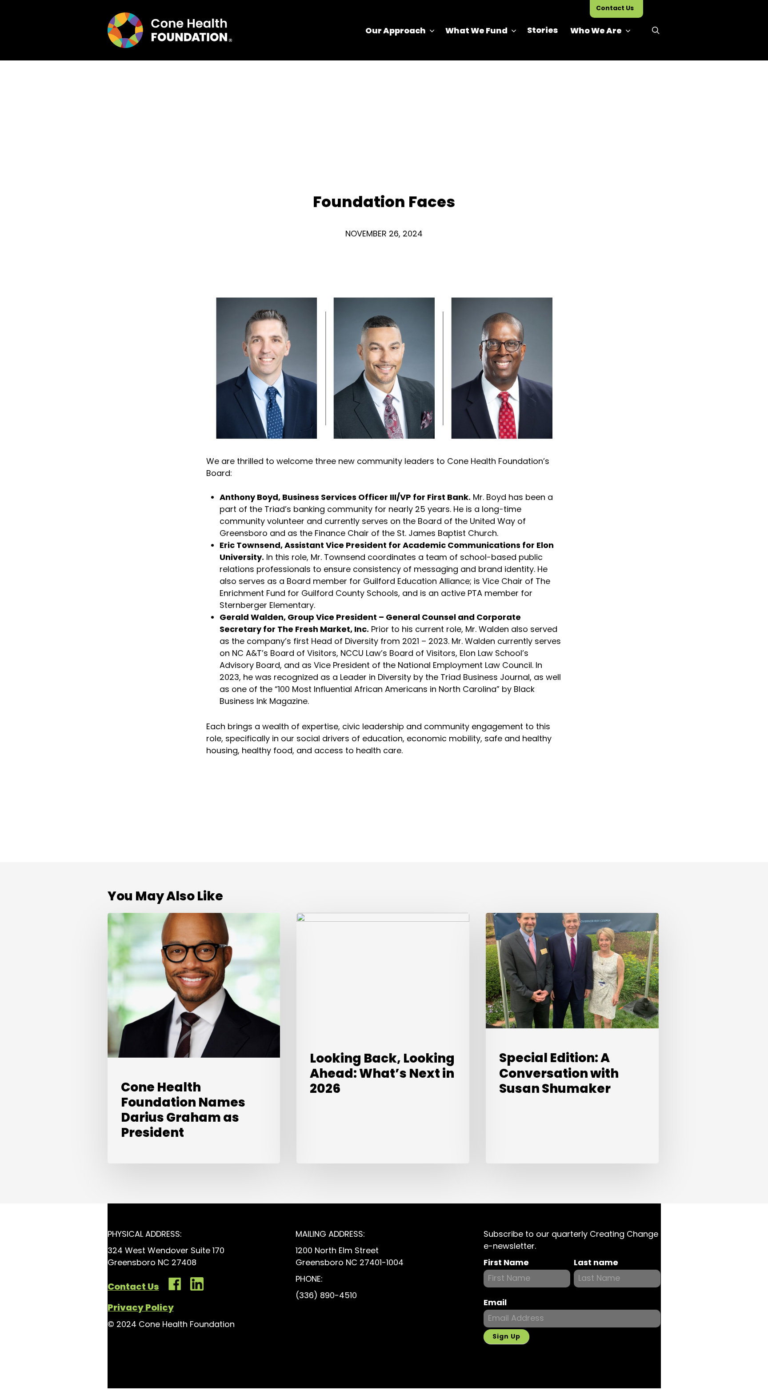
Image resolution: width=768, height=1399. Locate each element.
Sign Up (506, 1336)
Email (495, 1302)
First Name (506, 1262)
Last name (596, 1262)
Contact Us (133, 1286)
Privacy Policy (141, 1307)
